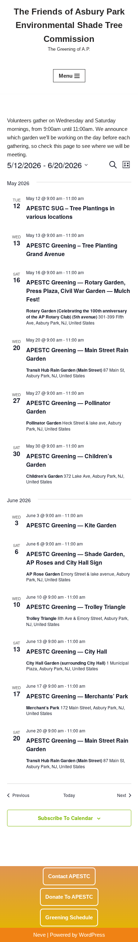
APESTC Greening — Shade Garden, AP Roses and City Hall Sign (75, 558)
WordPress (92, 935)
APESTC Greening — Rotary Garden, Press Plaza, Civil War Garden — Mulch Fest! (78, 290)
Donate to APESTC (69, 897)
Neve (39, 935)
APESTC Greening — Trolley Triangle (76, 607)
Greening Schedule (69, 917)
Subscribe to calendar (65, 817)
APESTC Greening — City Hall (66, 651)
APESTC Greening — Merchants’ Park (77, 696)
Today (69, 795)
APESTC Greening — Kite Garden (71, 525)
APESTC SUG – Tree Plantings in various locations (70, 212)
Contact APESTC (69, 876)
